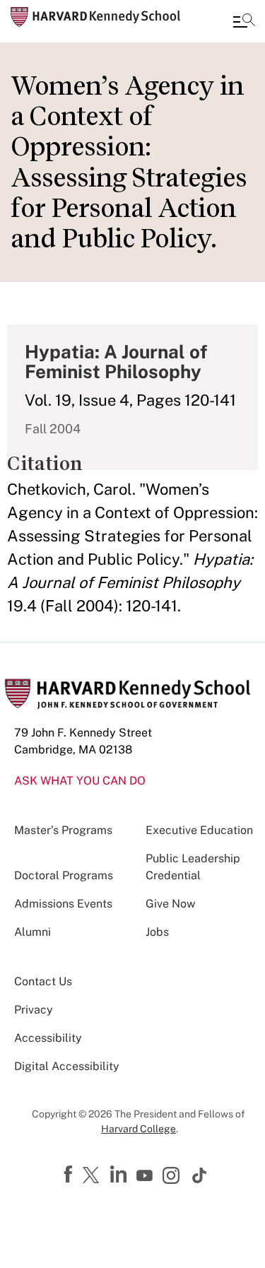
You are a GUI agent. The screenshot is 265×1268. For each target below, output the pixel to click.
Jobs (157, 932)
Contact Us (43, 981)
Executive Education (199, 830)
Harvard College (138, 1128)
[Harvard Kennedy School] (95, 17)
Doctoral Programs (63, 875)
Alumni (32, 932)
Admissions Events (63, 903)
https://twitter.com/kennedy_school (93, 1176)
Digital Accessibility (66, 1066)
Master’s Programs (63, 830)
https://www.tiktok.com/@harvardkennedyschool (200, 1175)
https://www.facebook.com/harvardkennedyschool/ (70, 1174)
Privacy (33, 1009)
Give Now (170, 903)
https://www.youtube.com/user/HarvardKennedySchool (146, 1176)
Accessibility (48, 1038)
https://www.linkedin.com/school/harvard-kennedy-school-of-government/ (120, 1174)
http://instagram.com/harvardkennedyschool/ (173, 1177)
